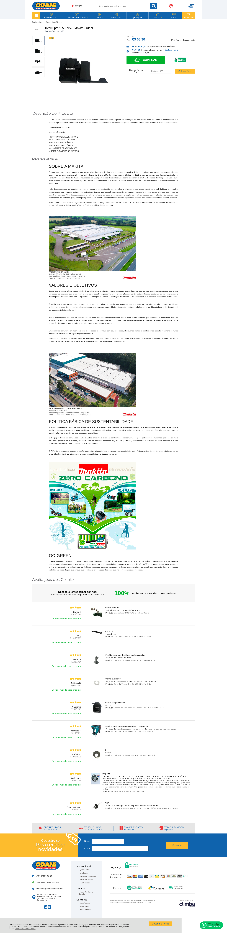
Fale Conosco (85, 883)
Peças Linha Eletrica (54, 22)
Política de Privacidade (25, 929)
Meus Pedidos (85, 903)
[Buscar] (153, 6)
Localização (84, 873)
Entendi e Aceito (160, 924)
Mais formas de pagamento (183, 40)
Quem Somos (84, 870)
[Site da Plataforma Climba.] (187, 903)
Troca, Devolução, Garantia (86, 893)
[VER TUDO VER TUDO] (36, 15)
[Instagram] (49, 907)
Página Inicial (37, 22)
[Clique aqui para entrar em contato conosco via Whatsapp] (211, 925)
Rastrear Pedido (85, 909)
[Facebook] (45, 907)
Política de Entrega (86, 880)
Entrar (78, 6)
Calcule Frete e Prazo (136, 71)
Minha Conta (84, 906)
